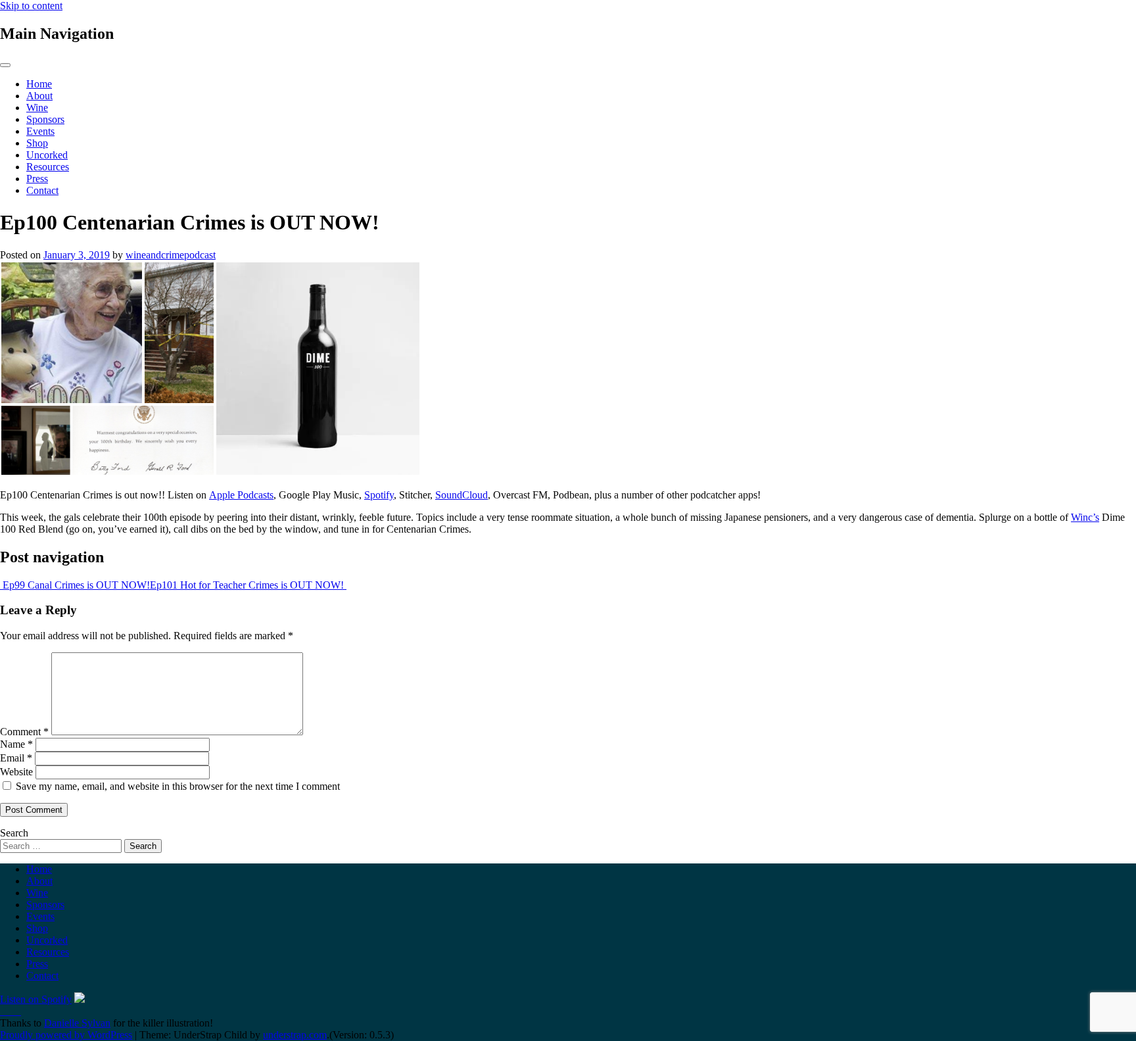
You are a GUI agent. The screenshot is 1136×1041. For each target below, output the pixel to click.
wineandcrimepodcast (171, 254)
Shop (37, 143)
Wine (37, 107)
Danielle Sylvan (77, 1023)
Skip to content (31, 5)
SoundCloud (461, 494)
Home (39, 83)
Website (16, 771)
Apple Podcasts (241, 494)
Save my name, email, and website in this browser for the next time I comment (178, 786)
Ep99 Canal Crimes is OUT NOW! (75, 585)
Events (40, 131)
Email (16, 757)
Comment (24, 731)
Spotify (379, 494)
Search (14, 832)
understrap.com (295, 1034)
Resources (47, 166)
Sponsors (45, 119)
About (39, 95)
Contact (42, 190)
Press (37, 178)
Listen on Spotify (36, 999)
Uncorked (47, 154)
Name (16, 744)
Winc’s (1085, 517)
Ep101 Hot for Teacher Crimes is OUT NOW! (248, 585)
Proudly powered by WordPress (66, 1034)
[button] (107, 368)
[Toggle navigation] (5, 65)
